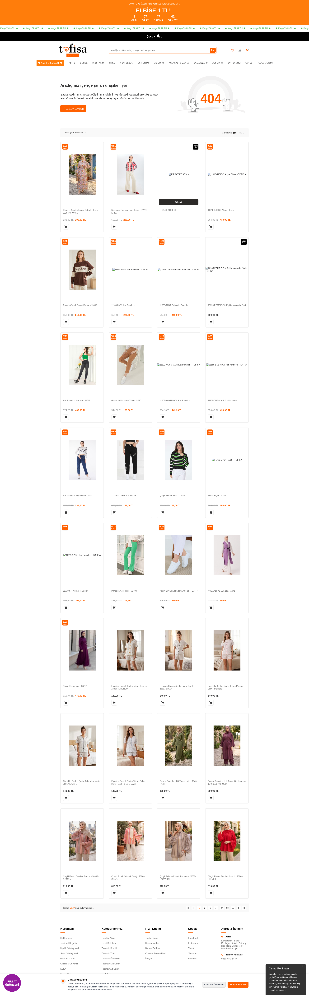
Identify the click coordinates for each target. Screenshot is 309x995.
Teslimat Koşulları (69, 943)
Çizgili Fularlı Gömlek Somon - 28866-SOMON (80, 877)
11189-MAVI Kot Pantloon (123, 305)
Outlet (249, 63)
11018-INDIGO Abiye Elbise (221, 210)
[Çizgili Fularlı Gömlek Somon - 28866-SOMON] (82, 841)
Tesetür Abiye (108, 938)
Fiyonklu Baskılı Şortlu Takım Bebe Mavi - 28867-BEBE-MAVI (128, 782)
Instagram (193, 943)
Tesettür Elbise (109, 943)
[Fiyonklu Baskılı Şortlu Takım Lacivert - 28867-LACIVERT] (82, 745)
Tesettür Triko (108, 953)
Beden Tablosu (152, 948)
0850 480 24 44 (229, 958)
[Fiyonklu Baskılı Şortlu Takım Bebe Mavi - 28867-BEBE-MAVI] (130, 745)
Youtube (192, 953)
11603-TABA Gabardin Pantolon (174, 305)
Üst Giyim (143, 63)
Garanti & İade (67, 958)
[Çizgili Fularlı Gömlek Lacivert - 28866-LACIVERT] (178, 841)
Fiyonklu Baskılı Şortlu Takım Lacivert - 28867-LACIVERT (81, 782)
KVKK (63, 969)
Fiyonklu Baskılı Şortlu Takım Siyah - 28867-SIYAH (177, 687)
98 (227, 908)
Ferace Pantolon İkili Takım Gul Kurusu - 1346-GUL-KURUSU (227, 782)
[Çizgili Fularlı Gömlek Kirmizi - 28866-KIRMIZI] (227, 841)
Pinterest (192, 958)
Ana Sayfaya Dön (75, 109)
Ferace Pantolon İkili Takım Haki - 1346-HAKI (178, 782)
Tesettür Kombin (110, 948)
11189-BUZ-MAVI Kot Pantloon (222, 400)
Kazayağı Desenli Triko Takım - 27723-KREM (129, 211)
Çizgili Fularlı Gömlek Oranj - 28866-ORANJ (128, 877)
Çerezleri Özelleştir (214, 984)
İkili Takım (98, 63)
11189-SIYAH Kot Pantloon (123, 495)
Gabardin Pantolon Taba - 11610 (126, 400)
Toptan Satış (151, 938)
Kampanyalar (152, 943)
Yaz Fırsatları (50, 63)
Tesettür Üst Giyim (111, 958)
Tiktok (191, 948)
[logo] (72, 48)
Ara (213, 50)
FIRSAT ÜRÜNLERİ (12, 982)
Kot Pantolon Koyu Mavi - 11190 (78, 495)
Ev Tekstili (234, 63)
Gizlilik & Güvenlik (69, 963)
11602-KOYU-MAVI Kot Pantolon (175, 400)
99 (233, 908)
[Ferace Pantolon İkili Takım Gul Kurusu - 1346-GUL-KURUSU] (227, 745)
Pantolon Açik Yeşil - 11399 (124, 591)
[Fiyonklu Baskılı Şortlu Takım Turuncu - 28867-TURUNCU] (130, 650)
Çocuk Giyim (265, 63)
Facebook (193, 938)
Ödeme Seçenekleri (155, 953)
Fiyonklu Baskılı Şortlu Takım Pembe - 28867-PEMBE (226, 687)
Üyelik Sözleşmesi (69, 948)
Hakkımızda (66, 938)
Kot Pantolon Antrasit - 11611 (76, 400)
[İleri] (239, 908)
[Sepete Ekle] (66, 227)
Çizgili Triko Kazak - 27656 (172, 495)
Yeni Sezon (126, 63)
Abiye (72, 63)
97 (222, 908)
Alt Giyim (217, 63)
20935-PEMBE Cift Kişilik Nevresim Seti (227, 305)
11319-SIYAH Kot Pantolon (75, 591)
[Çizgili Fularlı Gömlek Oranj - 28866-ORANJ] (130, 841)
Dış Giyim (159, 63)
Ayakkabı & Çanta (179, 63)
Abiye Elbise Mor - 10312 (75, 686)
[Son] (244, 908)
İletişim (148, 958)
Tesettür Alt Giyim (110, 969)
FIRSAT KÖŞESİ (168, 210)
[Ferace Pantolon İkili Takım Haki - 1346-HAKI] (178, 745)
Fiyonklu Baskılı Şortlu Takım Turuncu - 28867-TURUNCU (130, 687)
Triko (112, 63)
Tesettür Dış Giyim (111, 963)
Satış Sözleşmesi (69, 953)
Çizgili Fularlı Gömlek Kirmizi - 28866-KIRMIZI (225, 877)
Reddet (131, 986)
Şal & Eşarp (201, 63)
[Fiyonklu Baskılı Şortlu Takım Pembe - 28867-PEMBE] (227, 650)
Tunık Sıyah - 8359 (217, 495)
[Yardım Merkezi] (232, 50)
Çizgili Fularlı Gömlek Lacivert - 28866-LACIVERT (178, 877)
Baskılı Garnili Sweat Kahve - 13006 (80, 305)
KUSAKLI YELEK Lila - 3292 (221, 591)
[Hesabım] (240, 50)
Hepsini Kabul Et (238, 984)
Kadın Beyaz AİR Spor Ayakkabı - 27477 (179, 591)
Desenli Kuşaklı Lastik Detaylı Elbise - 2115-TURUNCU (81, 211)
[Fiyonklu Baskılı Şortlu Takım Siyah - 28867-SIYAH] (178, 650)
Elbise (84, 63)
